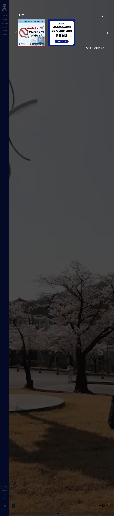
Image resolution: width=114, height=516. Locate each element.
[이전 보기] (16, 32)
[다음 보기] (107, 32)
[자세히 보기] (31, 32)
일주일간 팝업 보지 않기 (95, 48)
